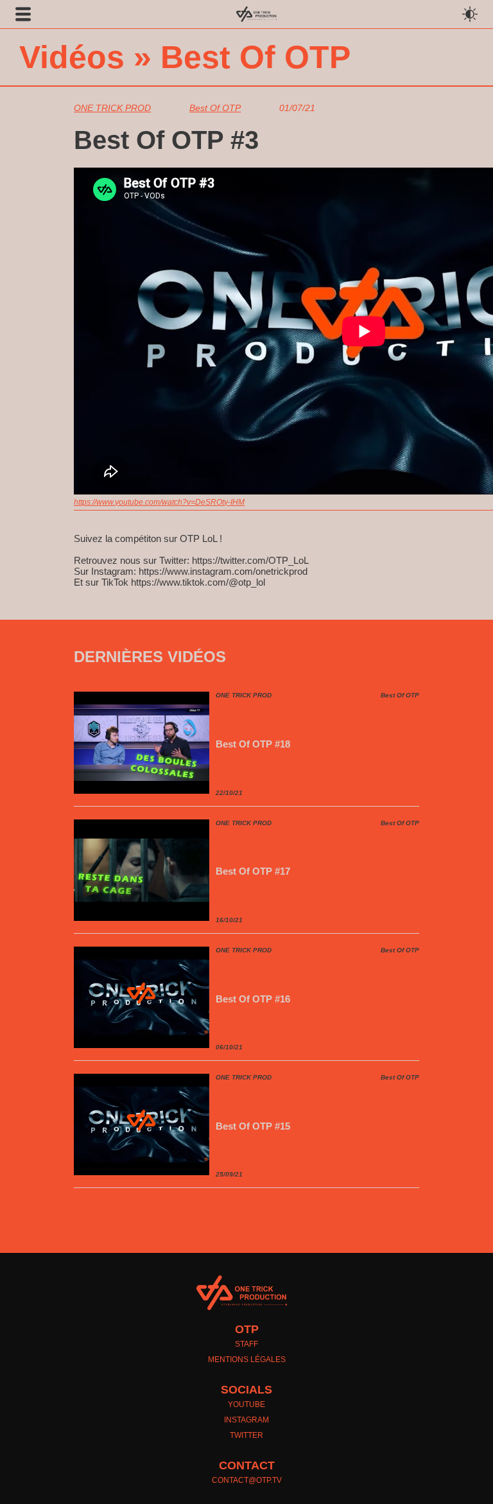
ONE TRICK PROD (112, 108)
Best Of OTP (255, 57)
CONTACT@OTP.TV (247, 1480)
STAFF (246, 1344)
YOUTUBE (246, 1404)
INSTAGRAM (246, 1419)
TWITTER (246, 1435)
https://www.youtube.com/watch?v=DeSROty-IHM (159, 502)
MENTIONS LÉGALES (247, 1359)
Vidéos (72, 57)
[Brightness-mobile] (475, 14)
